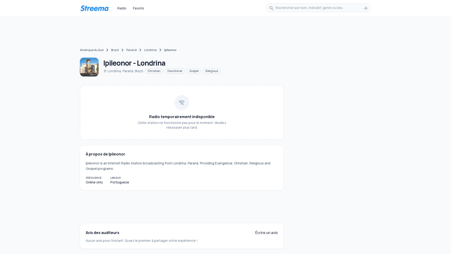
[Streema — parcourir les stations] (94, 8)
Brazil (115, 50)
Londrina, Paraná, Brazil (123, 71)
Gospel (193, 71)
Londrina (150, 50)
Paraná (131, 50)
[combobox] (318, 8)
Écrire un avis (266, 232)
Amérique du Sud (92, 50)
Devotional (174, 71)
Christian (154, 71)
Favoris (138, 8)
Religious (212, 71)
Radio (121, 8)
